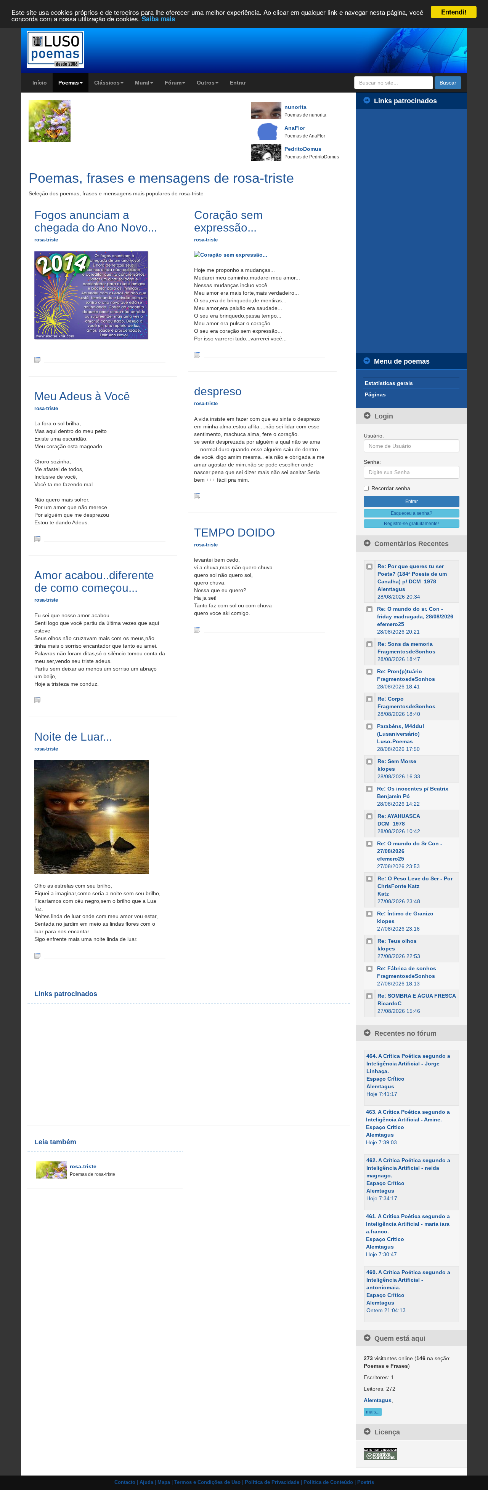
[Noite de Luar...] (37, 955)
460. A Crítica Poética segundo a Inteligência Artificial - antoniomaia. (408, 1279)
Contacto (124, 1482)
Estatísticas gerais (389, 383)
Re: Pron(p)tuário (399, 671)
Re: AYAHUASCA (398, 816)
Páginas (375, 394)
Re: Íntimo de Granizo (405, 913)
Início (39, 83)
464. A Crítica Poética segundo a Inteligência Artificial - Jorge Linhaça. (408, 1063)
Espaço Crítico (385, 1079)
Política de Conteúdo (328, 1482)
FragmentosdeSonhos (406, 651)
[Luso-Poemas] (77, 49)
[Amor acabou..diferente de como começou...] (37, 700)
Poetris (365, 1482)
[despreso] (197, 496)
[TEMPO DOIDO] (197, 629)
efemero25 (390, 624)
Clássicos (107, 83)
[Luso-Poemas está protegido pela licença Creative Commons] (380, 1453)
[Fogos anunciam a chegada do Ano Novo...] (37, 359)
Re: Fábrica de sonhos (406, 968)
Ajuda (146, 1482)
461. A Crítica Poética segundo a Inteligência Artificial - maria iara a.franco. (408, 1223)
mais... (372, 1412)
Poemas (68, 83)
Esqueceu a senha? (411, 513)
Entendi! (454, 11)
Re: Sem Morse (396, 761)
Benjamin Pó (393, 796)
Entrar (238, 83)
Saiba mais (158, 19)
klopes (386, 769)
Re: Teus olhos (397, 941)
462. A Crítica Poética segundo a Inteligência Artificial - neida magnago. (408, 1168)
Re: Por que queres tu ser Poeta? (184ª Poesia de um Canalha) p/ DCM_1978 (412, 574)
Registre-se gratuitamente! (411, 523)
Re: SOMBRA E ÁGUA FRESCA (416, 996)
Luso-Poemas (395, 741)
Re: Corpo (390, 699)
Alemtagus (391, 589)
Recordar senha (390, 488)
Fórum (173, 83)
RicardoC (389, 1003)
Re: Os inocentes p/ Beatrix (412, 789)
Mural (142, 83)
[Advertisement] (110, 1064)
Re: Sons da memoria (405, 644)
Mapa (163, 1482)
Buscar (448, 83)
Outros (206, 83)
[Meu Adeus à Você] (37, 538)
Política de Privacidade (272, 1482)
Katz (383, 894)
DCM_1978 (391, 824)
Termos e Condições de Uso (207, 1482)
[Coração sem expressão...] (197, 354)
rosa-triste (46, 240)
